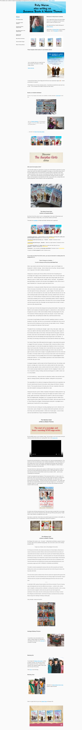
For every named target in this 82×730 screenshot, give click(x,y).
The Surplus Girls (19, 19)
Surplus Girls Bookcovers (18, 35)
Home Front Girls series (39, 131)
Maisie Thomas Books (20, 44)
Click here (58, 95)
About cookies (52, 0)
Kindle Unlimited (34, 121)
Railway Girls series (38, 661)
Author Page (44, 701)
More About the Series (20, 38)
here (31, 669)
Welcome (18, 16)
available (35, 220)
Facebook (56, 30)
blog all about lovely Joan (58, 684)
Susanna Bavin (56, 29)
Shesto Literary (50, 26)
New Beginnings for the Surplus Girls (20, 31)
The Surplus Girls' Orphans (19, 23)
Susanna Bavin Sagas (20, 41)
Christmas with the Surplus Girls (19, 27)
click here (42, 640)
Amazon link (54, 438)
